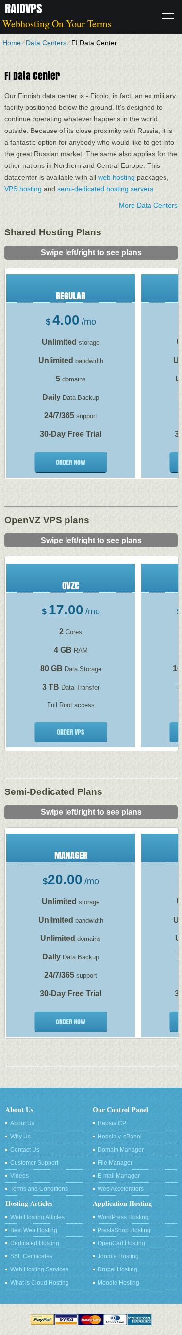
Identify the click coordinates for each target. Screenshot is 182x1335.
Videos (19, 1175)
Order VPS (70, 732)
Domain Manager (121, 1149)
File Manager (115, 1162)
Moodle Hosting (118, 1282)
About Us (22, 1123)
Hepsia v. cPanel (120, 1136)
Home (11, 43)
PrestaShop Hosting (124, 1230)
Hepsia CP (112, 1123)
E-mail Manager (119, 1175)
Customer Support (34, 1162)
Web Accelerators (121, 1189)
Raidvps (23, 8)
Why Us (20, 1136)
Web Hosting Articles (37, 1217)
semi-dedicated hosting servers (105, 189)
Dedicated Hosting (34, 1243)
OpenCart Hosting (121, 1243)
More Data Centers (148, 205)
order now (70, 462)
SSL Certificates (31, 1256)
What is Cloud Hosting (39, 1282)
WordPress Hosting (123, 1217)
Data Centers (46, 43)
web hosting (116, 177)
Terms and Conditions (39, 1189)
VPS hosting (23, 189)
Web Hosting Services (39, 1269)
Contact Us (24, 1149)
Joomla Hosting (118, 1256)
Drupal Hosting (117, 1269)
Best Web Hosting (33, 1230)
